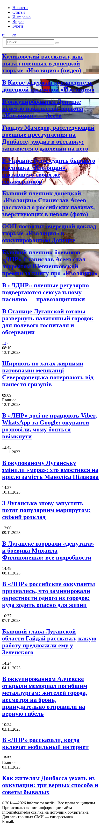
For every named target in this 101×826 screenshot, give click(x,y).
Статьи (18, 12)
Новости (20, 7)
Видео (18, 21)
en (14, 35)
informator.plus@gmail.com (38, 821)
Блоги (17, 26)
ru (3, 35)
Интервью (21, 17)
